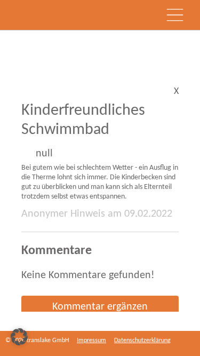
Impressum (91, 340)
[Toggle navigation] (175, 15)
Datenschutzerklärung (142, 340)
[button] (19, 337)
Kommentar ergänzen (100, 307)
